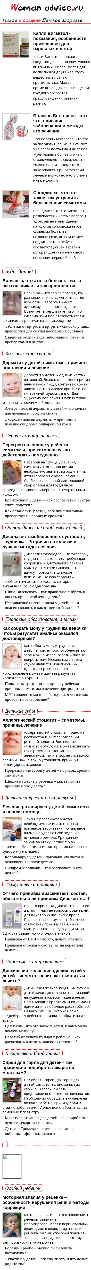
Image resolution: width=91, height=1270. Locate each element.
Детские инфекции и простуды (39, 797)
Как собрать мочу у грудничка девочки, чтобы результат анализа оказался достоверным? (45, 633)
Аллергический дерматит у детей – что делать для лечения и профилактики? (45, 411)
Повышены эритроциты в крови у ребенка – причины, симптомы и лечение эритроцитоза (44, 686)
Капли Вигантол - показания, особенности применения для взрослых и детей (59, 41)
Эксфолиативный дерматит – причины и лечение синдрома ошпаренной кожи (40, 421)
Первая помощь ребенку (31, 435)
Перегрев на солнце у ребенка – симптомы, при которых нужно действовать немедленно (37, 449)
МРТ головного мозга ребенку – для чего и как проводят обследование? (46, 697)
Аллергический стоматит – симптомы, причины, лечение (43, 723)
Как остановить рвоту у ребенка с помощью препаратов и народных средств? (44, 513)
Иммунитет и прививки (31, 884)
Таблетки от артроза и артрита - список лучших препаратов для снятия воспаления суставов (47, 328)
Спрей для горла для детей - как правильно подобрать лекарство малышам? (38, 1067)
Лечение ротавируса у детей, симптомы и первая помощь (45, 809)
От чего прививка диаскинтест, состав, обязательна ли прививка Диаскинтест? (46, 896)
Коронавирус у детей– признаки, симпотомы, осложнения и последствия (45, 859)
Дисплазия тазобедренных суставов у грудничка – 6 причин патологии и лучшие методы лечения (44, 541)
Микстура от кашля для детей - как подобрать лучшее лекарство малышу (45, 1120)
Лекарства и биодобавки (32, 1053)
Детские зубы (20, 711)
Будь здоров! (19, 271)
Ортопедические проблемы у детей (43, 527)
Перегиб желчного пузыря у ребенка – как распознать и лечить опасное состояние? (42, 1039)
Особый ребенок (23, 1188)
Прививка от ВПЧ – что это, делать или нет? (44, 939)
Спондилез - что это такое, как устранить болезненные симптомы (59, 197)
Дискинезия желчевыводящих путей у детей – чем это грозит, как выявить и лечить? (43, 975)
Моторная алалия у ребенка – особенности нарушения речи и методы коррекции (45, 1202)
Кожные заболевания (28, 353)
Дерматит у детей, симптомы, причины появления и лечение (44, 365)
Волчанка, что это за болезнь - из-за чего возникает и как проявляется (41, 283)
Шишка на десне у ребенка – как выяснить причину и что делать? (42, 783)
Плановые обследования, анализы (41, 619)
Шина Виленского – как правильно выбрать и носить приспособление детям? (45, 594)
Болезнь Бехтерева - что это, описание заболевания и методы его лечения (60, 123)
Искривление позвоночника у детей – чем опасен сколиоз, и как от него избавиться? (42, 605)
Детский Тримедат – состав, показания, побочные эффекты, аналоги (39, 1131)
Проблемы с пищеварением (34, 961)
